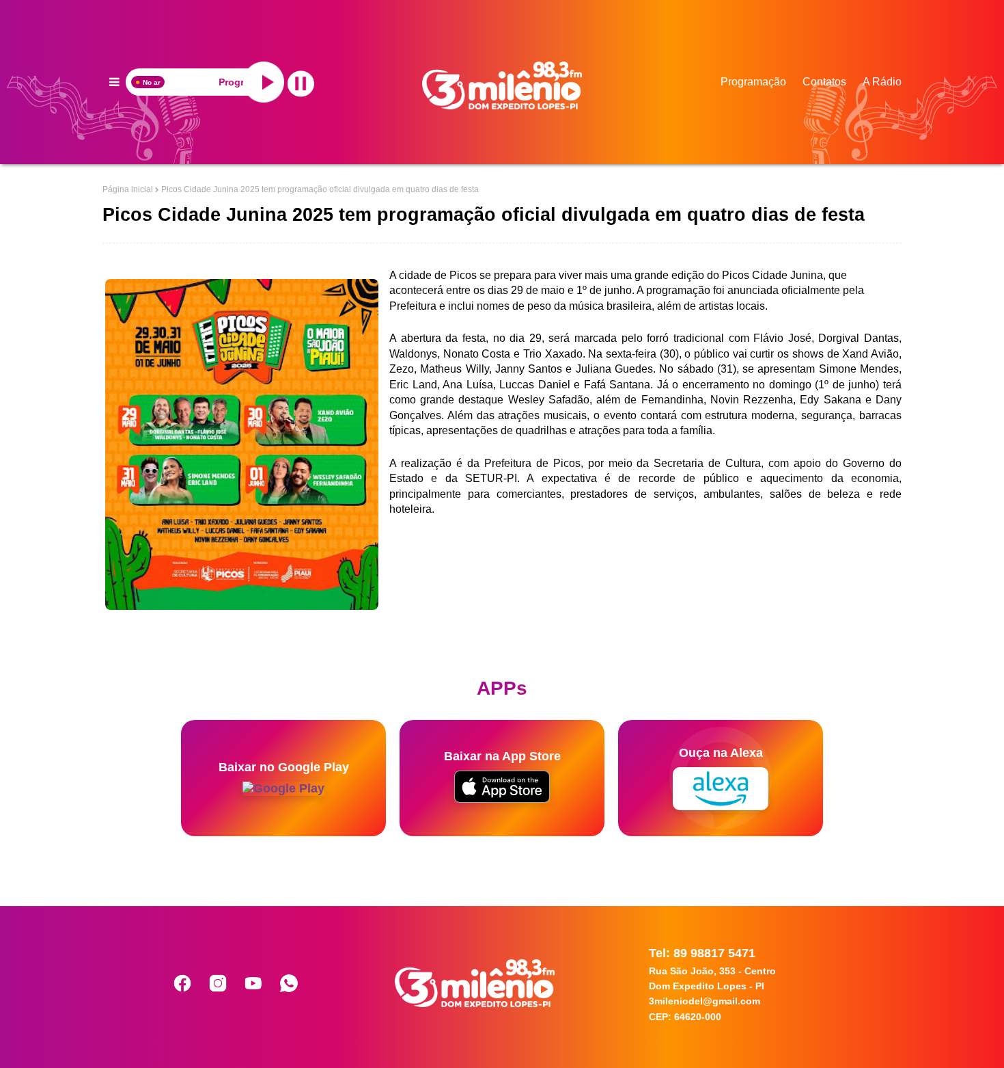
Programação (753, 82)
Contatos (824, 82)
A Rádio (882, 82)
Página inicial (127, 189)
